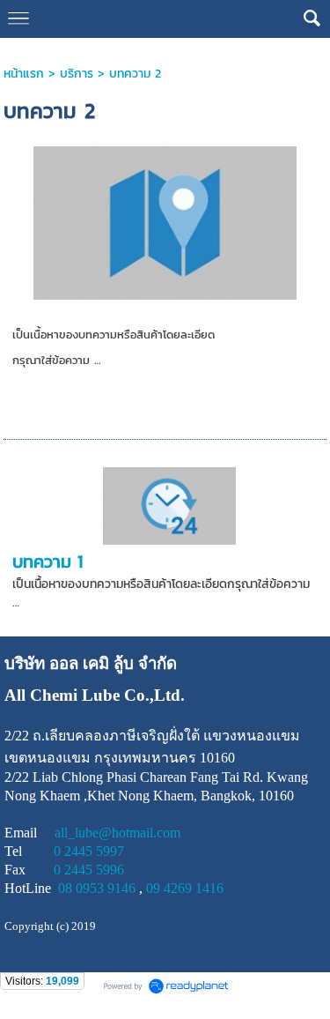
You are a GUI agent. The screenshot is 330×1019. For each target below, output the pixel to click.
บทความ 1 (47, 561)
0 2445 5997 (89, 851)
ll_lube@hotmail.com (120, 832)
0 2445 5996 (89, 869)
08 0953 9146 (97, 888)
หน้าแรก (24, 73)
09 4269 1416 (185, 888)
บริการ (76, 73)
